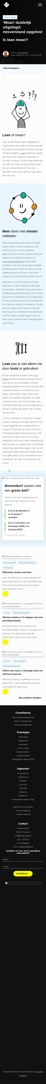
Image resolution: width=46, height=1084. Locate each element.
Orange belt (23, 741)
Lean (23, 153)
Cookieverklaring (23, 814)
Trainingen (23, 732)
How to (7, 613)
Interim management (23, 721)
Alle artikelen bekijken (30, 698)
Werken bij (23, 796)
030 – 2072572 (23, 839)
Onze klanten (23, 773)
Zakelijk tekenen (23, 752)
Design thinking (23, 756)
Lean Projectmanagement (23, 717)
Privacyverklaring (23, 811)
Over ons (23, 784)
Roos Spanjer (22, 53)
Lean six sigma (10, 17)
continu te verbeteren (13, 261)
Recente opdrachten (23, 725)
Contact (23, 823)
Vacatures (23, 792)
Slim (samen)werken (27, 563)
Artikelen (23, 781)
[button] (23, 68)
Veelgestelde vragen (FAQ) (23, 759)
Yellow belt (8, 568)
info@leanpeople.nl (23, 836)
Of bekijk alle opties (15, 535)
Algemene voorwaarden (23, 807)
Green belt (23, 744)
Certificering (23, 777)
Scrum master (23, 748)
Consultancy (23, 712)
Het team (23, 788)
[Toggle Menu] (40, 5)
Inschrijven (21, 873)
